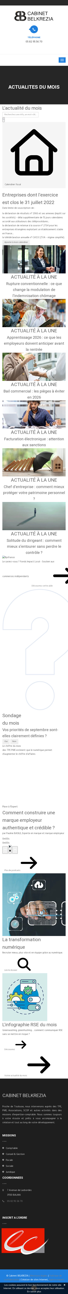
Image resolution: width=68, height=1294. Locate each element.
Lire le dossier (11, 970)
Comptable (12, 1148)
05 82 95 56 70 (34, 41)
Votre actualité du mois (15, 1076)
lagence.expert (56, 1280)
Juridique (10, 1172)
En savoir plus (34, 1291)
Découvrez (9, 1050)
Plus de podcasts (12, 870)
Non (14, 742)
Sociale (9, 1166)
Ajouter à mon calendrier (16, 242)
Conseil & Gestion (15, 1154)
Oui (6, 742)
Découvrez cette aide (42, 586)
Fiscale (9, 1160)
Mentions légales (39, 1276)
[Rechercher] (3, 119)
